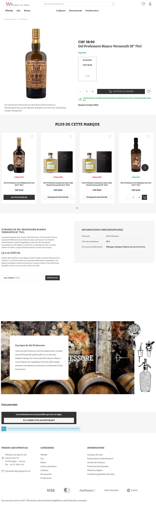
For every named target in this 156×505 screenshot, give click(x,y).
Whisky (43, 455)
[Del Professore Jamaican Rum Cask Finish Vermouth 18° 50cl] (97, 154)
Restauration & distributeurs (100, 458)
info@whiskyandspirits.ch (17, 471)
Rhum (43, 462)
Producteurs (46, 478)
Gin (42, 458)
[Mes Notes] (143, 4)
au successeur (19, 197)
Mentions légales (95, 470)
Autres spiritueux (48, 466)
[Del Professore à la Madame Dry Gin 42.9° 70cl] (19, 154)
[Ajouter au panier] (144, 197)
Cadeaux (44, 470)
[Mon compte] (150, 3)
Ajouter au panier (123, 91)
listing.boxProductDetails (58, 197)
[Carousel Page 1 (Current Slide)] (77, 208)
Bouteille (87, 60)
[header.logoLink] (22, 4)
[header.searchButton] (114, 3)
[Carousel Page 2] (79, 208)
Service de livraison (96, 462)
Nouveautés (46, 474)
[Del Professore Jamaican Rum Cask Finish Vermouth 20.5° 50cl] (58, 154)
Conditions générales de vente (101, 474)
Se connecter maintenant (39, 420)
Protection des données (98, 466)
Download (52, 278)
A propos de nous (95, 455)
